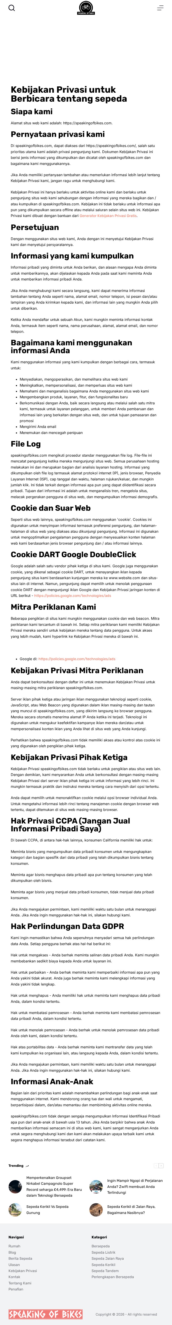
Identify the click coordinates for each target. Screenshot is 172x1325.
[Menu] (160, 8)
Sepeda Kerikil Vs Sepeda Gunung (47, 1210)
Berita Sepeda (20, 1258)
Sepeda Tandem (105, 1271)
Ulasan (14, 1265)
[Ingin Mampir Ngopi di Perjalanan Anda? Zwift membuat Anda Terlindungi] (96, 1187)
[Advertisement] (86, 49)
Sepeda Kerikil (103, 1265)
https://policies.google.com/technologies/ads (72, 596)
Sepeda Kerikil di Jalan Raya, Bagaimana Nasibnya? (131, 1210)
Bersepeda (101, 1246)
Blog (12, 1252)
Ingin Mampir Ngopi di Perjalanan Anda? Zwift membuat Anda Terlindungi (135, 1186)
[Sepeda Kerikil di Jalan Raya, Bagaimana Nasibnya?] (96, 1210)
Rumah (14, 1246)
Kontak (14, 1277)
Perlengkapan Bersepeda (113, 1277)
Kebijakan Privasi (23, 1271)
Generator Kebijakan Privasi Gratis (108, 216)
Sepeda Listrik (103, 1252)
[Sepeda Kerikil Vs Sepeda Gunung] (15, 1210)
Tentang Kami (20, 1283)
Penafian (16, 1289)
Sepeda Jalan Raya (108, 1258)
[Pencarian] (12, 8)
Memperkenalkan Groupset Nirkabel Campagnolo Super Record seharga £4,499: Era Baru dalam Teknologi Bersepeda (54, 1187)
